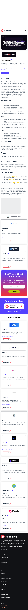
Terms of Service (4, 607)
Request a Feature (5, 594)
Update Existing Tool (5, 597)
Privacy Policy (4, 605)
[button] (25, 30)
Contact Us (3, 592)
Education (3, 69)
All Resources (4, 581)
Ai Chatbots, (22, 68)
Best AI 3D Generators (6, 578)
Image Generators (5, 554)
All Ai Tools (3, 565)
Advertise (3, 589)
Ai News (3, 573)
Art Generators (4, 562)
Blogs (2, 570)
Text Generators (4, 557)
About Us (3, 586)
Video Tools (3, 559)
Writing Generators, (13, 68)
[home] (6, 30)
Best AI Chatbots (4, 576)
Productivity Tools (5, 552)
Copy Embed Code (12, 311)
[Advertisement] (14, 14)
